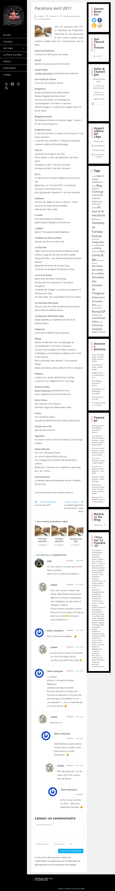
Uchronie (97, 325)
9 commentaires (44, 19)
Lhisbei (41, 16)
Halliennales (95, 239)
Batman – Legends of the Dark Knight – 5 (98, 625)
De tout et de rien (98, 211)
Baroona (95, 485)
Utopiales (97, 329)
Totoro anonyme (55, 671)
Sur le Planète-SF (99, 543)
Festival (97, 236)
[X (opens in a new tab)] (6, 84)
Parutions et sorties (71, 16)
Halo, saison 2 (96, 656)
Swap (100, 322)
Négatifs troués (97, 649)
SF (72, 492)
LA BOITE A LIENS (98, 99)
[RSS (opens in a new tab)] (6, 88)
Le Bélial (101, 251)
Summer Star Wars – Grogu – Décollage (98, 479)
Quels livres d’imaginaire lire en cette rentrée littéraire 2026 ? (98, 593)
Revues (99, 308)
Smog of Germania (43, 390)
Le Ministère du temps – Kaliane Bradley (97, 367)
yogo (49, 561)
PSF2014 (99, 305)
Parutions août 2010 (42, 540)
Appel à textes (98, 177)
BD (102, 182)
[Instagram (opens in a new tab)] (18, 84)
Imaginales (98, 242)
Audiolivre (96, 182)
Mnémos (94, 263)
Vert (93, 448)
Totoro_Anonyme (55, 630)
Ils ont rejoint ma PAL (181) (97, 398)
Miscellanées (100, 260)
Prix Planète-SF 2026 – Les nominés (98, 404)
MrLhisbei (97, 266)
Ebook (101, 215)
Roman (97, 312)
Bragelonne (96, 189)
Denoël (100, 202)
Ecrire (95, 219)
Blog (99, 185)
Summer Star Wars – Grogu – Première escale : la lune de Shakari (98, 358)
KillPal (97, 248)
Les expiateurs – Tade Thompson (97, 551)
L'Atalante (94, 251)
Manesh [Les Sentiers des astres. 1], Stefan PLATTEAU (98, 633)
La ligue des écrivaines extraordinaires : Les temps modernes (98, 580)
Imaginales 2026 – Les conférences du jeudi (98, 375)
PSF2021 (94, 308)
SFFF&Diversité (97, 315)
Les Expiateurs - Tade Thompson (97, 611)
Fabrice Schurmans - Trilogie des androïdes (98, 662)
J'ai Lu (93, 245)
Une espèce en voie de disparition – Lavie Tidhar (98, 391)
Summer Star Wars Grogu (98, 80)
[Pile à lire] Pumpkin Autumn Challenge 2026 (98, 570)
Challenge (97, 191)
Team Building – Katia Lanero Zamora (97, 383)
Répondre (79, 560)
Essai (99, 219)
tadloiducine (96, 426)
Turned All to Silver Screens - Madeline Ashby (98, 618)
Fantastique (46, 492)
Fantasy (54, 492)
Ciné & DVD (97, 195)
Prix (94, 305)
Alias (93, 477)
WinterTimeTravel (98, 332)
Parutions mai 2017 (76, 540)
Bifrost (94, 186)
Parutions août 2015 (59, 540)
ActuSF (94, 176)
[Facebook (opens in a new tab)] (12, 84)
